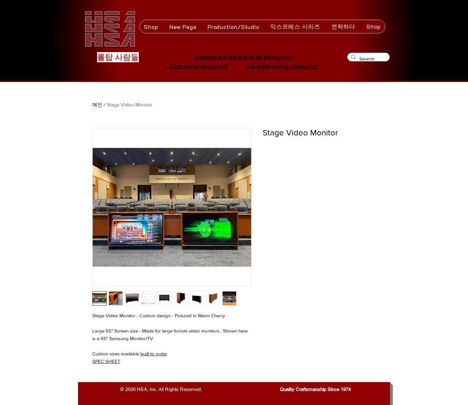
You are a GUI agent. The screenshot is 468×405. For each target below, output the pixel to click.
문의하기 (237, 67)
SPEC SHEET (106, 361)
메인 (97, 104)
